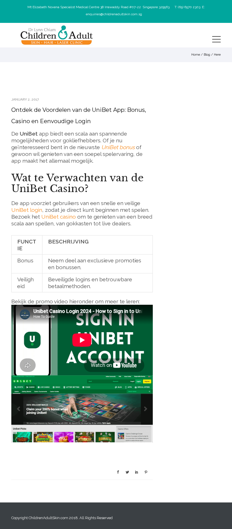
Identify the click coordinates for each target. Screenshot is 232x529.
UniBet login (26, 210)
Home (195, 54)
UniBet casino (58, 217)
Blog (207, 54)
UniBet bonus (118, 147)
